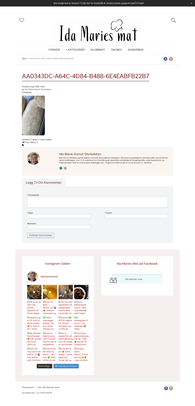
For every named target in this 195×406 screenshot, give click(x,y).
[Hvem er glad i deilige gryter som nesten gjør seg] (81, 292)
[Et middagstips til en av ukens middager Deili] (81, 323)
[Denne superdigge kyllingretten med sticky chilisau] (50, 323)
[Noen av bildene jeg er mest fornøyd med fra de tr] (50, 339)
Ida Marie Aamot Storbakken (38, 89)
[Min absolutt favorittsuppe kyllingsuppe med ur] (34, 339)
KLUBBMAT (98, 49)
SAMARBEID (136, 49)
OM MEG (116, 49)
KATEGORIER (76, 49)
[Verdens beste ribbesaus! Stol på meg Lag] (81, 354)
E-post (108, 213)
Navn (30, 213)
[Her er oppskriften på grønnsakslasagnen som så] (66, 339)
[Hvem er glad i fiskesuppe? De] (50, 308)
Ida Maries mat (133, 279)
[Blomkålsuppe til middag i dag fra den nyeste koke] (50, 292)
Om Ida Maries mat (48, 387)
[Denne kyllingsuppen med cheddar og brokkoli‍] (81, 308)
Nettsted (31, 223)
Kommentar (33, 195)
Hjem (24, 58)
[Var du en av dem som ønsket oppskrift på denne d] (34, 308)
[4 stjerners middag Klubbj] (66, 292)
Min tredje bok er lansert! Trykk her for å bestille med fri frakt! (99, 3)
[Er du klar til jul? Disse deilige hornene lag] (66, 354)
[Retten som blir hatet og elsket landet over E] (50, 354)
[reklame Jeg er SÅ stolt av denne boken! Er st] (34, 323)
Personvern (28, 387)
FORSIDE (54, 49)
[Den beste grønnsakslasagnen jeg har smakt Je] (81, 339)
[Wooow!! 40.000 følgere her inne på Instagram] (66, 323)
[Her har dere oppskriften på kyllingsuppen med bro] (66, 308)
